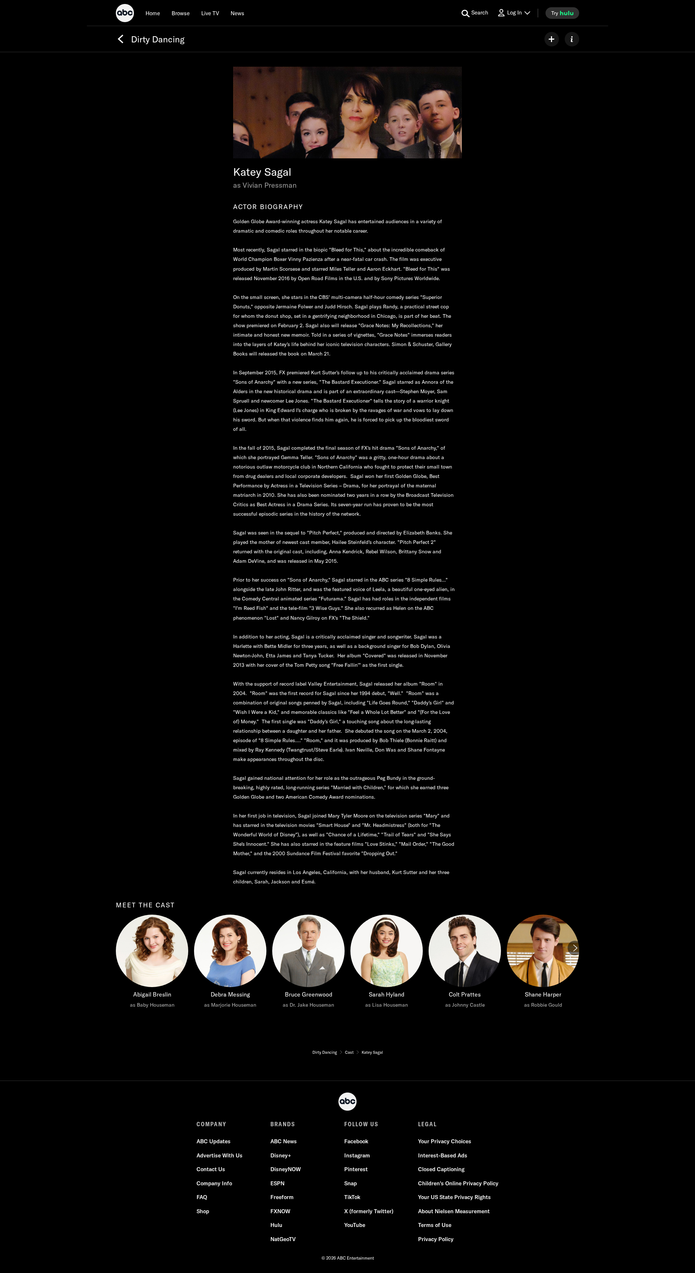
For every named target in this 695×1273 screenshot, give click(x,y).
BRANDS (282, 1124)
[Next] (575, 948)
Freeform (282, 1197)
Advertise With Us (220, 1155)
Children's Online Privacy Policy (458, 1183)
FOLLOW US (361, 1124)
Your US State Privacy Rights (454, 1197)
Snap (350, 1183)
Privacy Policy (436, 1239)
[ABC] (125, 14)
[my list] (551, 39)
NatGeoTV (283, 1239)
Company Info (214, 1183)
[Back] (120, 39)
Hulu (276, 1225)
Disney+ (280, 1155)
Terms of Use (434, 1225)
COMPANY (212, 1124)
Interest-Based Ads (442, 1155)
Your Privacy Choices (444, 1141)
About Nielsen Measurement (454, 1211)
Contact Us (211, 1169)
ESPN (277, 1183)
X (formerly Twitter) (368, 1211)
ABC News (283, 1141)
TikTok (352, 1197)
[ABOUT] (572, 39)
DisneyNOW (285, 1169)
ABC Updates (214, 1141)
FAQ (202, 1197)
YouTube (354, 1225)
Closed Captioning (441, 1169)
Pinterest (356, 1169)
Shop (203, 1211)
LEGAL (427, 1124)
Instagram (357, 1155)
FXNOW (280, 1211)
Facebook (356, 1141)
